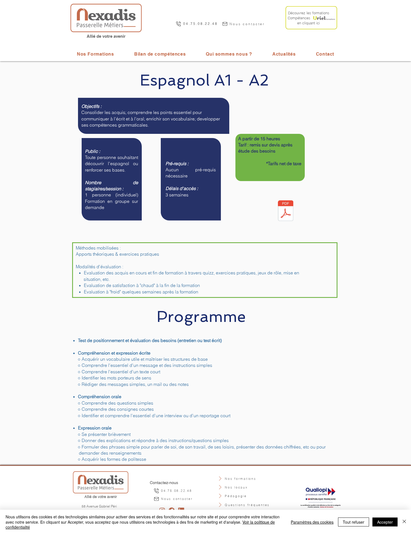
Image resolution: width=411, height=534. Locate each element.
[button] (229, 54)
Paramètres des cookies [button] (312, 522)
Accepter (385, 522)
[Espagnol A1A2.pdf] (286, 211)
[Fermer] (404, 522)
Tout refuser (353, 522)
